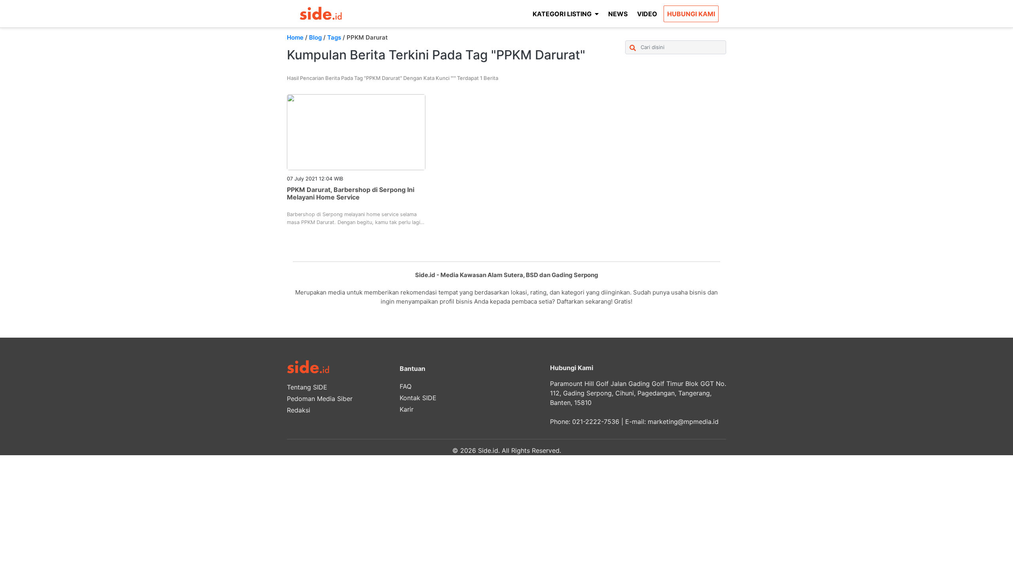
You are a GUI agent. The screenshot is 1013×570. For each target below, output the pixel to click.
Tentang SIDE (307, 387)
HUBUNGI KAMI (691, 14)
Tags (334, 37)
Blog (315, 37)
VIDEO (647, 14)
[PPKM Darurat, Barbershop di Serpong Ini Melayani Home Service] (356, 131)
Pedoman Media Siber (320, 399)
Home (295, 37)
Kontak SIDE (418, 398)
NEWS (618, 14)
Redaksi (298, 410)
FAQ (406, 386)
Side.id (488, 450)
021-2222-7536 (595, 422)
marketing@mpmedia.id (683, 422)
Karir (407, 409)
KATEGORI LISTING (562, 14)
